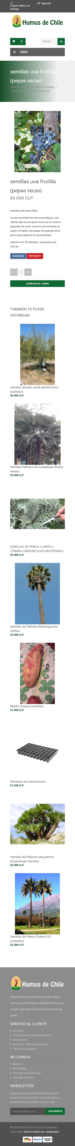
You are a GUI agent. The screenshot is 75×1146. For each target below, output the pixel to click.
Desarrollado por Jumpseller (41, 1131)
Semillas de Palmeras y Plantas (37, 87)
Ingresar (46, 3)
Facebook (18, 256)
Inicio (13, 87)
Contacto (18, 1030)
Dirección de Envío (23, 1077)
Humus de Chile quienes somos (31, 1044)
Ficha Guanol (20, 1039)
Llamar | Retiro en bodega (20, 7)
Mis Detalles (20, 1068)
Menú (24, 52)
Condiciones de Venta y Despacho (32, 1035)
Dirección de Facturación (27, 1073)
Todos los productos (24, 1048)
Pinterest (35, 256)
